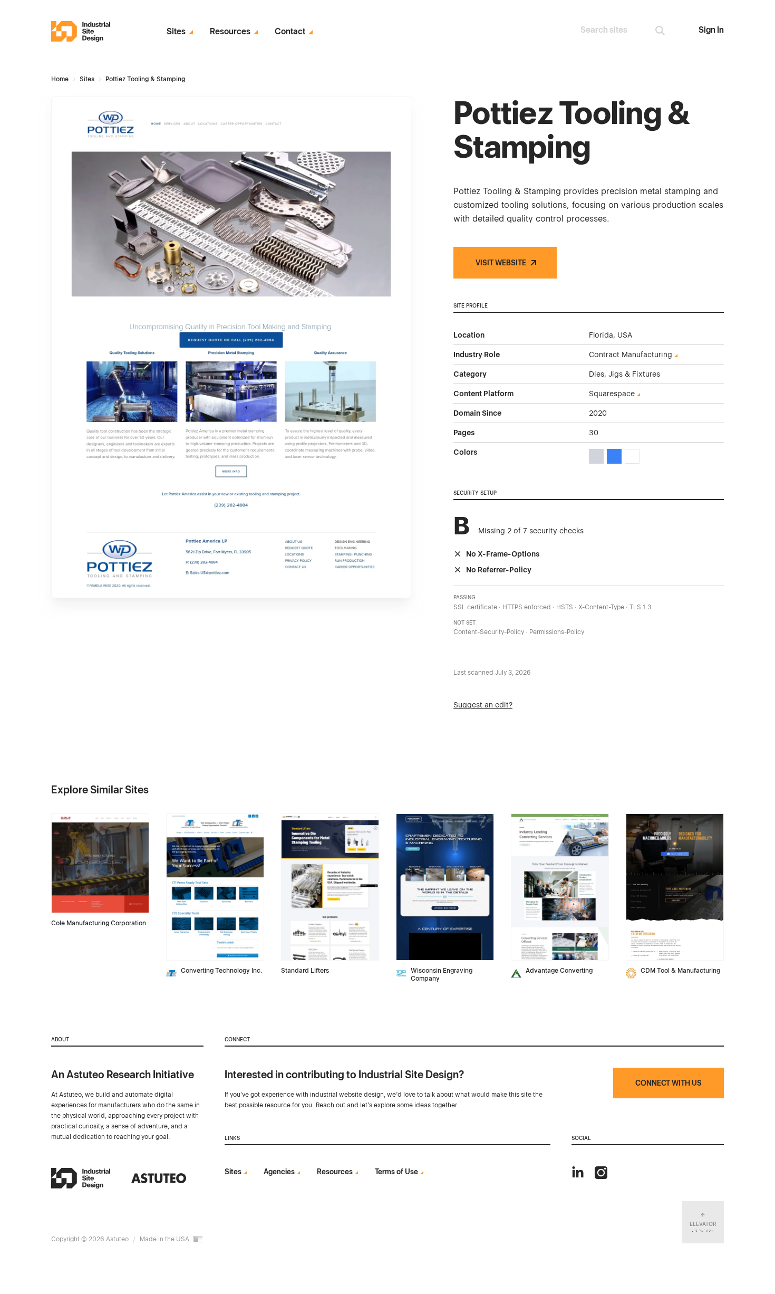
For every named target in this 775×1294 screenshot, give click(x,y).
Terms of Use (396, 1171)
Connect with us (668, 1083)
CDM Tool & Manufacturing (680, 970)
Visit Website (501, 262)
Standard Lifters (305, 970)
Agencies (279, 1171)
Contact (290, 31)
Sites (176, 31)
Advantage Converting (559, 970)
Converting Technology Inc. (222, 970)
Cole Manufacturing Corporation (98, 923)
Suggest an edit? (482, 705)
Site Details (73, 819)
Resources (230, 31)
